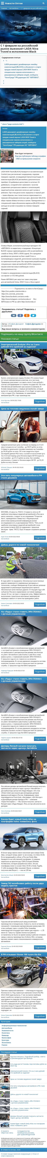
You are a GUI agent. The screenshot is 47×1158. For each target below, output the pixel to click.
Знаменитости (7, 1030)
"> (22, 69)
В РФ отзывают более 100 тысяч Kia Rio (21, 954)
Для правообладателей (26, 1134)
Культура (5, 1040)
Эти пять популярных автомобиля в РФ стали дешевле (21, 476)
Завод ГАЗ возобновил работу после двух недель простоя (22, 884)
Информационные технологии (14, 1026)
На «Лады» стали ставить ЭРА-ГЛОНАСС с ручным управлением (21, 612)
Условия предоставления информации (15, 1154)
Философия (6, 1038)
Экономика (6, 1042)
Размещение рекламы (25, 1133)
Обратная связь (7, 1133)
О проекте (5, 1131)
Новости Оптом (14, 3)
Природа (5, 1035)
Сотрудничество (23, 1131)
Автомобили (5, 402)
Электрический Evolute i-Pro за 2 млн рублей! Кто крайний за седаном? (20, 345)
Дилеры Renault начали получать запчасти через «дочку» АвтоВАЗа (19, 747)
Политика (6, 1033)
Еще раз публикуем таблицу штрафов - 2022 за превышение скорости (30, 157)
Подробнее (40, 401)
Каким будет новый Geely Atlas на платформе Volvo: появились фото (19, 820)
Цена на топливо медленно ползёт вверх (22, 408)
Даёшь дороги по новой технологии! (20, 544)
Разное (4, 1045)
